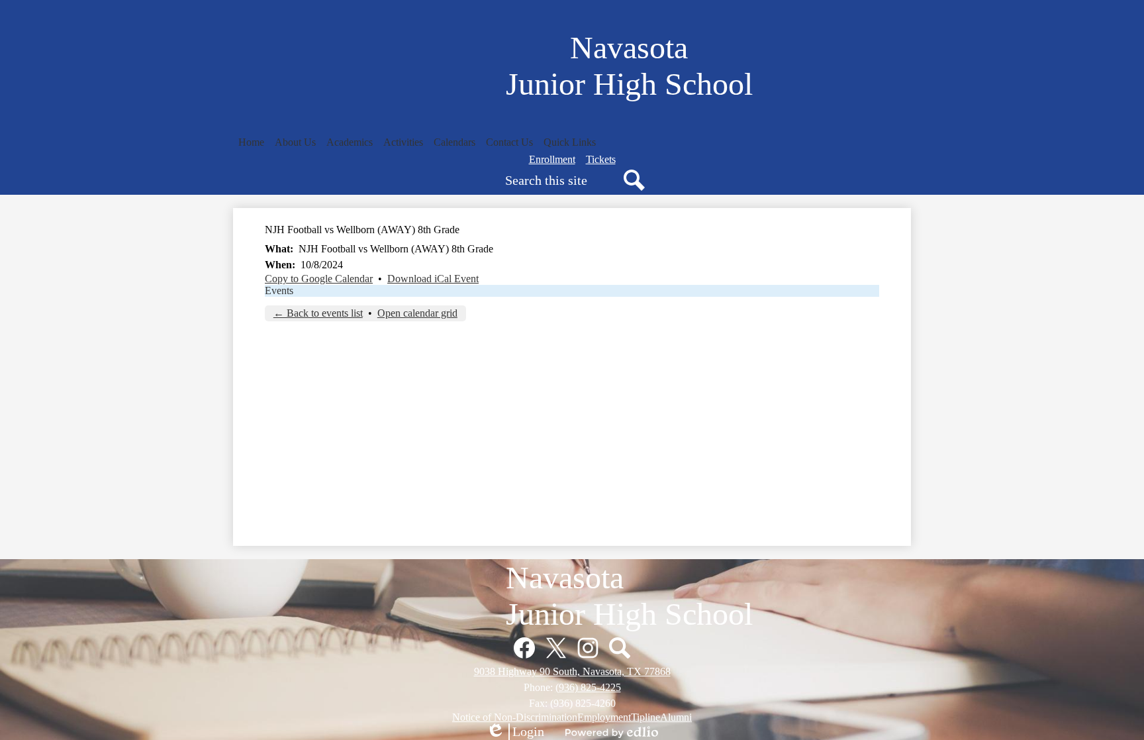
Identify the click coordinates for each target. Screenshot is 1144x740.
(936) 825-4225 (588, 687)
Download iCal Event (433, 278)
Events (279, 290)
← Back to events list (318, 313)
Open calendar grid (417, 313)
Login (515, 732)
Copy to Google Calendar (319, 278)
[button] (295, 142)
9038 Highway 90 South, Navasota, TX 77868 (572, 671)
